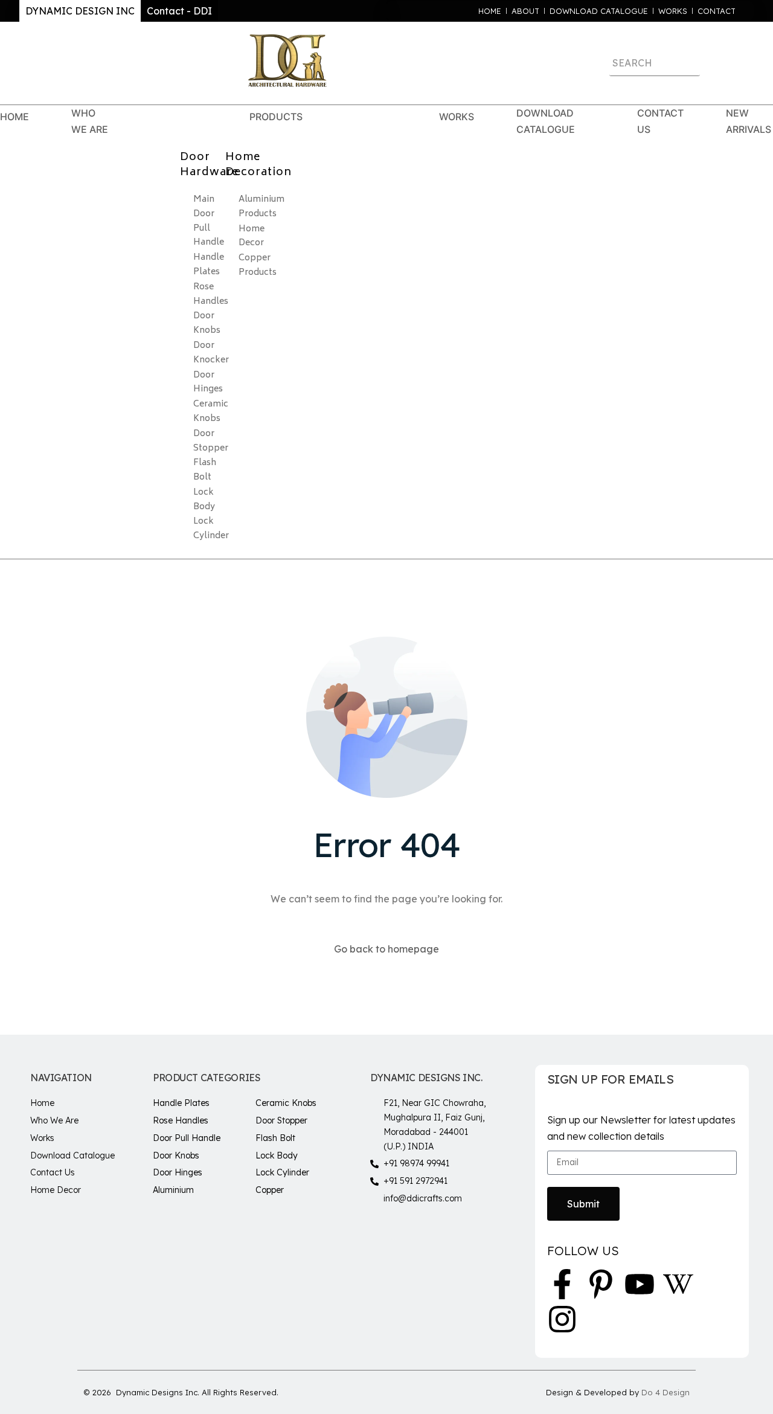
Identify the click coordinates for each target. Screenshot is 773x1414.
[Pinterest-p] (601, 1284)
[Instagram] (562, 1319)
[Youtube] (639, 1284)
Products (276, 117)
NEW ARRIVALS (748, 121)
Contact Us (660, 121)
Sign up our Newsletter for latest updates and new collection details (641, 1128)
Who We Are (89, 121)
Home (14, 117)
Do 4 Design (665, 1392)
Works (456, 117)
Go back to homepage (386, 949)
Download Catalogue (545, 121)
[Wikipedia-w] (678, 1284)
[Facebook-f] (562, 1284)
